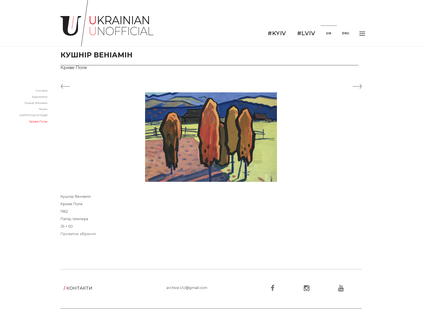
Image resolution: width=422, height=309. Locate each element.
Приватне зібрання (78, 234)
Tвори (43, 109)
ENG (345, 33)
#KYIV (277, 33)
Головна (41, 90)
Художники (39, 96)
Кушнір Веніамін (36, 102)
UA (328, 33)
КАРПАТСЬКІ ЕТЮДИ (33, 115)
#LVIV (306, 33)
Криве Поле (38, 121)
